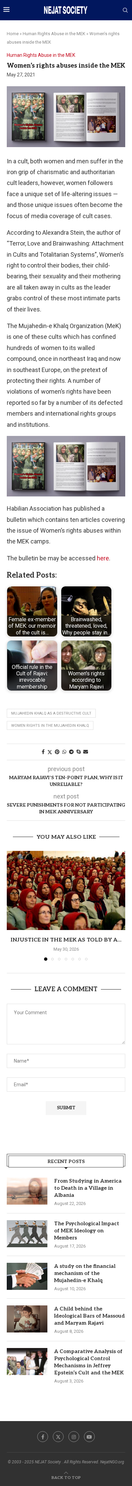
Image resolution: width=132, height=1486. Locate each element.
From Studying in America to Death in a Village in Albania (88, 1188)
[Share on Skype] (78, 751)
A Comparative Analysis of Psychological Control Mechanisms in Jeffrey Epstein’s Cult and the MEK (89, 1362)
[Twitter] (58, 1436)
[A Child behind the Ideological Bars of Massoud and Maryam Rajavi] (27, 1318)
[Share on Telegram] (71, 751)
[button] (12, 905)
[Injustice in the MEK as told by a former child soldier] (66, 890)
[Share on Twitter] (49, 752)
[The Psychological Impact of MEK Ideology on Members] (27, 1233)
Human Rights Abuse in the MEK (54, 33)
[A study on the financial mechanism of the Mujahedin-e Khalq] (27, 1276)
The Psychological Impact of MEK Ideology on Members (86, 1231)
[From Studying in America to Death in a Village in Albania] (27, 1191)
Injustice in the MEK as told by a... (66, 940)
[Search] (125, 10)
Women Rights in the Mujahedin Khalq (50, 725)
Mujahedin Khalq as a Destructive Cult (51, 713)
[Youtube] (89, 1436)
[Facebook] (42, 1436)
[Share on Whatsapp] (64, 751)
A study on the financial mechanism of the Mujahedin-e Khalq (84, 1273)
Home (13, 33)
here (103, 558)
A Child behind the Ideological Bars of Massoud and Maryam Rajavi (89, 1316)
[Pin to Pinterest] (57, 751)
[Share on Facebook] (43, 751)
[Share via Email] (85, 751)
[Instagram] (73, 1436)
